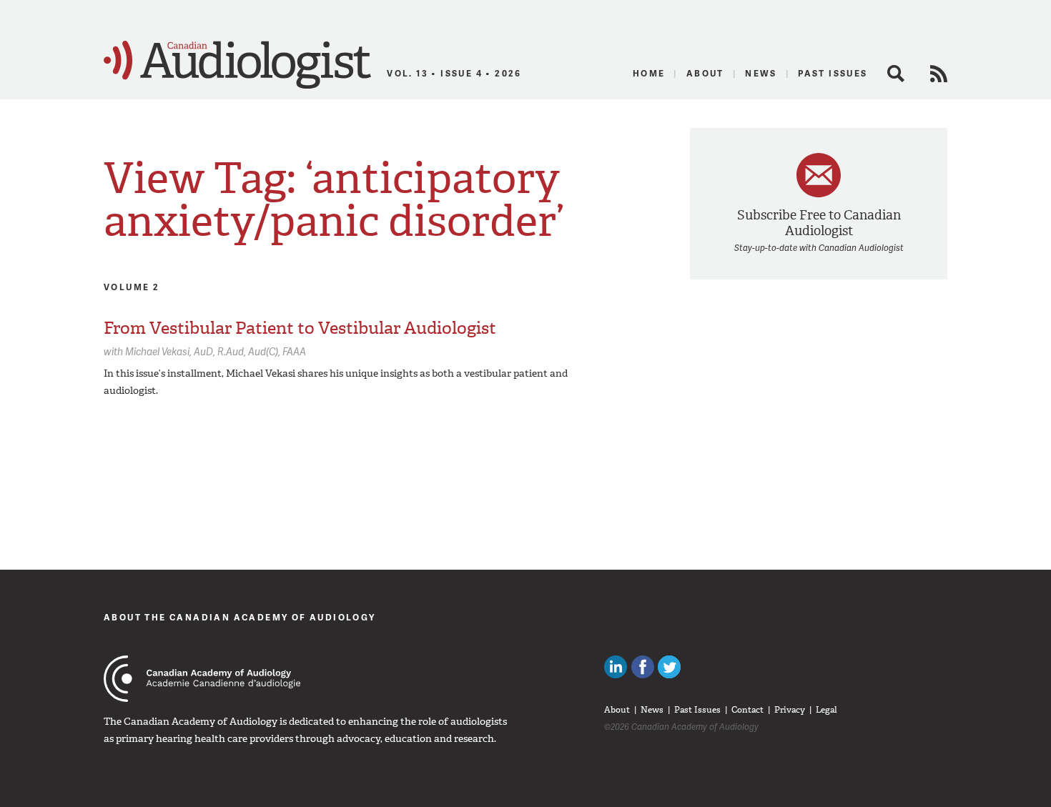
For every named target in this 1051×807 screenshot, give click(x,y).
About (705, 73)
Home (649, 73)
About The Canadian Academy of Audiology (240, 617)
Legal (826, 710)
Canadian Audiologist (237, 65)
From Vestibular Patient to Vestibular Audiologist (300, 328)
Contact (747, 710)
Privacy (789, 710)
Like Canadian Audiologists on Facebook (642, 666)
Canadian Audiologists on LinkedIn (615, 666)
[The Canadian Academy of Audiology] (202, 678)
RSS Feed (938, 73)
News (761, 73)
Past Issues (832, 73)
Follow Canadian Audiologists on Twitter (669, 666)
